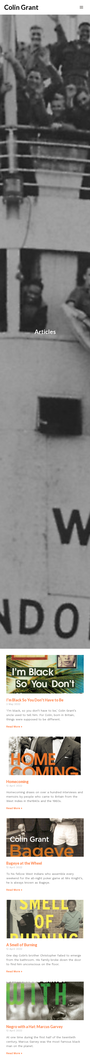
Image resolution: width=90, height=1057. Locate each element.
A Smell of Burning (21, 944)
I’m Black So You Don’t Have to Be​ (34, 700)
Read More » (14, 726)
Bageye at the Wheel (24, 863)
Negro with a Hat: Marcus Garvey (34, 1026)
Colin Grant (21, 7)
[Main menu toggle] (81, 7)
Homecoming (17, 781)
